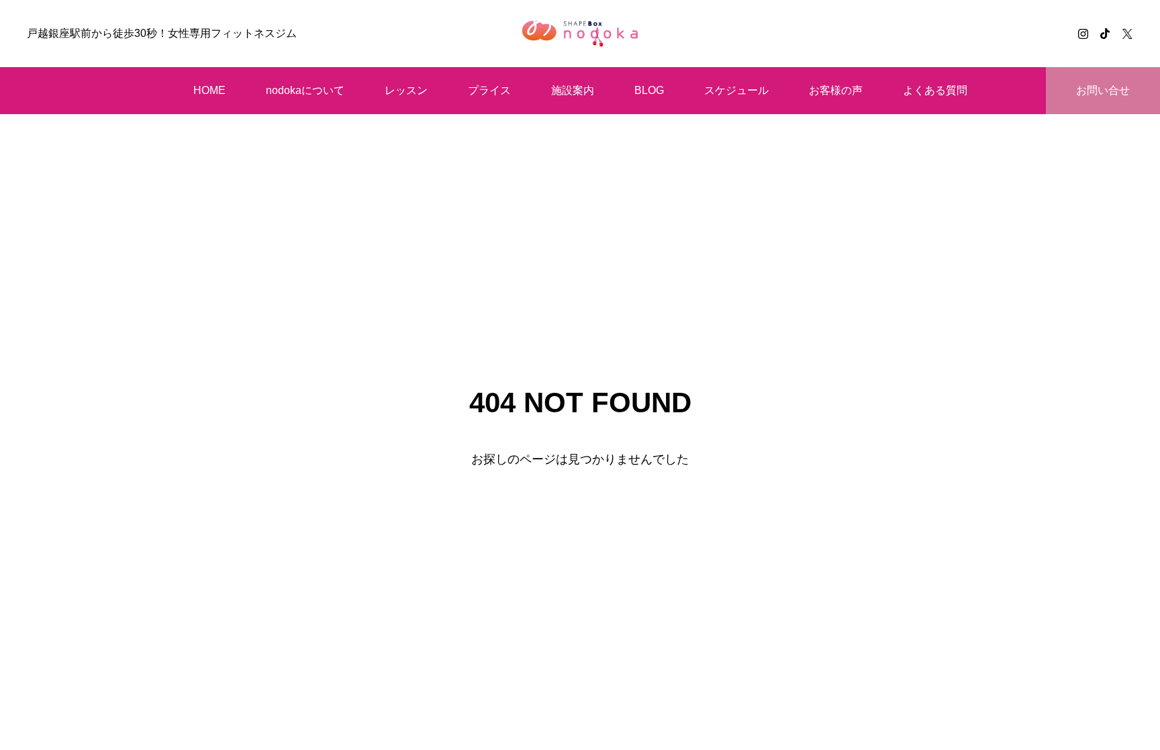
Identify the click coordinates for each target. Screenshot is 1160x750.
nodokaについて (305, 90)
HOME (209, 90)
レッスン (406, 90)
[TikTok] (1105, 34)
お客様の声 (836, 90)
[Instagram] (1083, 34)
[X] (1127, 34)
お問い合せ (1103, 90)
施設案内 (572, 90)
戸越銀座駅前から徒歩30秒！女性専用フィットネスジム (162, 33)
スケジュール (736, 90)
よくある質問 (935, 90)
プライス (489, 90)
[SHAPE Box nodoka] (579, 33)
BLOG (649, 90)
